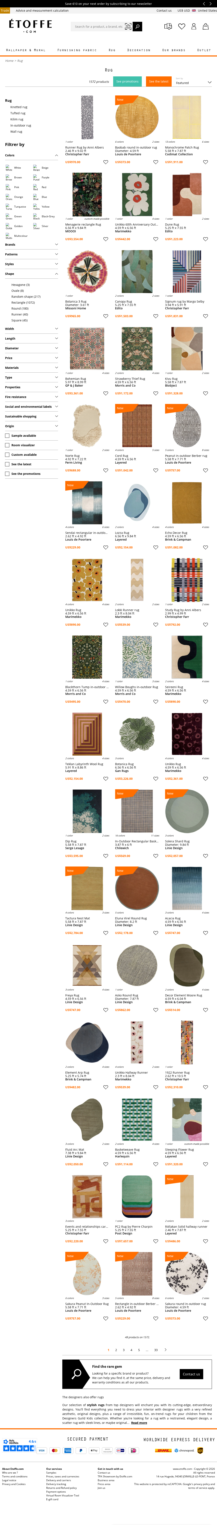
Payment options (56, 1491)
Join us (101, 1488)
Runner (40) (19, 314)
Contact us (164, 10)
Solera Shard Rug (177, 841)
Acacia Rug (173, 918)
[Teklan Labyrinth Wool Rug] (87, 734)
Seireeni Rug (174, 687)
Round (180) (19, 308)
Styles (9, 264)
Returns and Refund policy (61, 1488)
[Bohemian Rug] (87, 349)
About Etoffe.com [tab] (13, 1469)
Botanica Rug (124, 764)
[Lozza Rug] (137, 503)
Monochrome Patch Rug (182, 147)
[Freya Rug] (87, 965)
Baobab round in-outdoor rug (136, 147)
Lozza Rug (122, 533)
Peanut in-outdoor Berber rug (186, 455)
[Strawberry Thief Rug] (137, 349)
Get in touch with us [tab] (110, 1469)
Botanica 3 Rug (75, 301)
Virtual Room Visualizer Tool (62, 1495)
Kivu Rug (171, 378)
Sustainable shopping (20, 416)
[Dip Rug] (87, 811)
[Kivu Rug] (187, 349)
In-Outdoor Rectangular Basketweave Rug (137, 841)
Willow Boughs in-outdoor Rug (136, 687)
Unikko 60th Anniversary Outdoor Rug (137, 224)
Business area (106, 1480)
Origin (9, 426)
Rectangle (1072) (23, 302)
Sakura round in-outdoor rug (185, 1304)
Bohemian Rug (75, 378)
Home (9, 61)
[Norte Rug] (87, 426)
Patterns (11, 254)
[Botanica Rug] (137, 734)
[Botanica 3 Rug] (87, 271)
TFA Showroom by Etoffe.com (115, 1476)
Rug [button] (111, 50)
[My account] (193, 26)
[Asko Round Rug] (137, 965)
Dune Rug (172, 224)
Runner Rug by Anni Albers (84, 147)
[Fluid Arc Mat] (87, 1120)
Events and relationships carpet (87, 1226)
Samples (51, 1472)
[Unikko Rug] (87, 580)
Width (9, 329)
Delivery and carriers (58, 1480)
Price (8, 358)
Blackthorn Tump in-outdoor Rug (87, 687)
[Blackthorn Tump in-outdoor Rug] (87, 657)
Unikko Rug (73, 610)
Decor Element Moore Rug (183, 995)
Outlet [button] (204, 50)
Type (8, 377)
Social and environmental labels (28, 407)
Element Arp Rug (77, 1072)
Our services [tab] (54, 1469)
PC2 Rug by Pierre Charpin (134, 1226)
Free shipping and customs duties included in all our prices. (108, 4)
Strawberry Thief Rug (130, 378)
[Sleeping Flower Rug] (187, 1120)
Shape (9, 274)
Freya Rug (72, 995)
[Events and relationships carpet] (87, 1197)
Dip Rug (71, 841)
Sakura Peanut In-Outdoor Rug (87, 1304)
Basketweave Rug (127, 1149)
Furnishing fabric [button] (77, 50)
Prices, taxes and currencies (62, 1476)
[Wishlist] (181, 26)
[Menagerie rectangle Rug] (87, 194)
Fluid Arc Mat (74, 1149)
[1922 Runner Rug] (187, 1042)
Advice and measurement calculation (42, 10)
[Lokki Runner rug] (137, 580)
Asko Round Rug (126, 995)
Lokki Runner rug (127, 610)
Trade (5, 10)
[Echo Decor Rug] (187, 503)
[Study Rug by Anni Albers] (187, 580)
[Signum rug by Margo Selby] (187, 271)
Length (10, 338)
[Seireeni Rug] (187, 657)
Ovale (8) (17, 291)
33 (156, 1350)
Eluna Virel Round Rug (131, 918)
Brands (10, 244)
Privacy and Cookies (14, 1484)
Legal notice (9, 1480)
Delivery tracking (56, 1484)
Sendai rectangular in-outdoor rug (87, 533)
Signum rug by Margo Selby (184, 301)
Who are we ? (10, 1472)
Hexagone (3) (20, 285)
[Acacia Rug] (187, 888)
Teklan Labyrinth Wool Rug (84, 764)
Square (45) (19, 320)
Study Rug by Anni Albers (183, 610)
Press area (104, 1484)
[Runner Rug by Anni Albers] (87, 117)
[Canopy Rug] (137, 271)
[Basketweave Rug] (137, 1120)
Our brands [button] (173, 50)
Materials (12, 368)
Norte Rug (72, 455)
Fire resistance (15, 397)
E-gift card (52, 1499)
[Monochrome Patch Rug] (187, 117)
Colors (9, 155)
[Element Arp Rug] (87, 1042)
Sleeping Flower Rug (179, 1149)
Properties (12, 387)
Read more (139, 1423)
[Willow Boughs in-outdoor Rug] (137, 657)
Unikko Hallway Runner (131, 1072)
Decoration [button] (138, 50)
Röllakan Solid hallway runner (186, 1226)
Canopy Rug (123, 301)
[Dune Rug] (187, 194)
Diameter (12, 348)
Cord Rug (121, 455)
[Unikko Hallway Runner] (137, 1042)
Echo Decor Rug (176, 533)
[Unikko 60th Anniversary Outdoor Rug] (137, 194)
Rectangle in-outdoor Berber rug (137, 1304)
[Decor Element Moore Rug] (187, 965)
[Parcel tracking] (168, 26)
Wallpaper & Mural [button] (26, 50)
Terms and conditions (15, 1476)
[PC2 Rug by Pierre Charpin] (137, 1197)
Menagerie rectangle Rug (83, 224)
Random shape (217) (25, 297)
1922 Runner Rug (177, 1072)
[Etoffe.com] (30, 26)
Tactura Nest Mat (77, 918)
